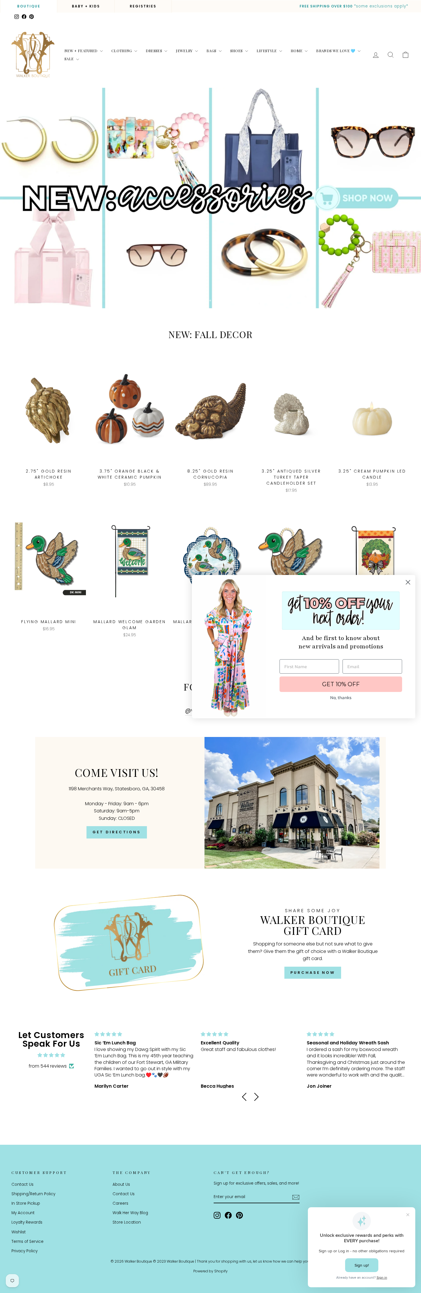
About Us (121, 1184)
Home (297, 50)
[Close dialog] (408, 582)
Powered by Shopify (210, 1271)
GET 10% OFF (341, 684)
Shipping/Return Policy (33, 1194)
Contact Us (22, 1184)
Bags (211, 50)
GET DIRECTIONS (117, 832)
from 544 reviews (48, 1066)
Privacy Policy (24, 1251)
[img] (51, 1055)
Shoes (237, 50)
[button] (246, 1097)
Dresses (154, 50)
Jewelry (185, 50)
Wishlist (18, 1232)
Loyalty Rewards (26, 1222)
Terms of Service (27, 1241)
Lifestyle (267, 50)
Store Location (127, 1222)
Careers (120, 1203)
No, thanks (340, 697)
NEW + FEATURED (81, 50)
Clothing (122, 50)
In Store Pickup (25, 1203)
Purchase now (312, 972)
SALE (69, 58)
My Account (23, 1213)
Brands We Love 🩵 (336, 50)
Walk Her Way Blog (130, 1213)
